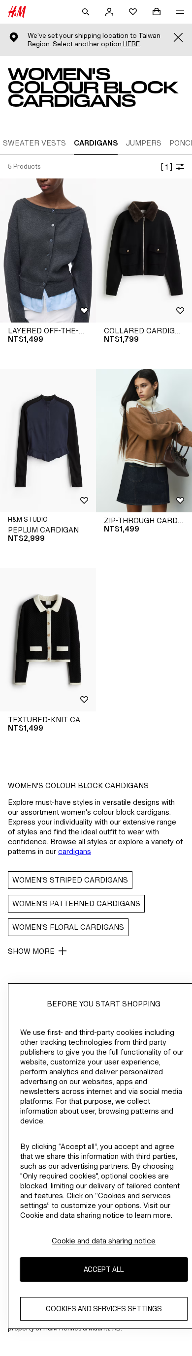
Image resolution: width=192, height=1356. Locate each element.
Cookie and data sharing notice (104, 1241)
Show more (31, 951)
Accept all (104, 1269)
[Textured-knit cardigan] (48, 640)
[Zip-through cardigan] (144, 441)
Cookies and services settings (104, 1308)
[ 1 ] (166, 167)
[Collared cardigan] (144, 250)
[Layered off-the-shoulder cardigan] (48, 250)
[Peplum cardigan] (48, 441)
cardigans (74, 851)
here (131, 44)
